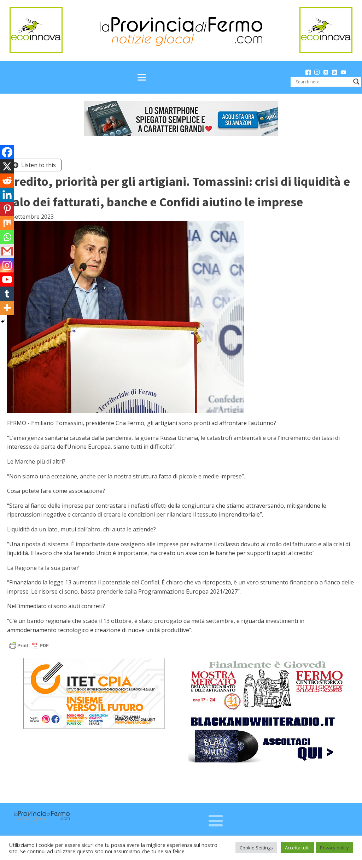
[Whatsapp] (7, 237)
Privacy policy (334, 847)
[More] (7, 308)
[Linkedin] (7, 195)
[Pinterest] (7, 209)
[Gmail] (7, 251)
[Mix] (7, 223)
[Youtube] (7, 279)
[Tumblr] (7, 294)
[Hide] (3, 321)
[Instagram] (7, 265)
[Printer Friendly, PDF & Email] (29, 645)
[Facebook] (7, 152)
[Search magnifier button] (356, 82)
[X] (7, 166)
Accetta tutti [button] (297, 847)
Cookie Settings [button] (256, 847)
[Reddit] (7, 180)
